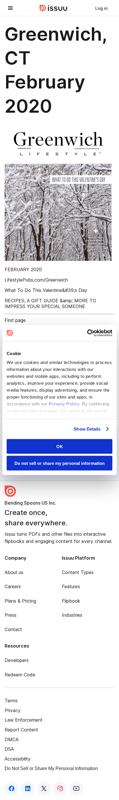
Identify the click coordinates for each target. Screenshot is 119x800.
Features (71, 586)
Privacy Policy (64, 403)
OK (59, 446)
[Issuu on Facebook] (11, 788)
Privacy (13, 710)
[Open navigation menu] (10, 8)
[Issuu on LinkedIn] (28, 788)
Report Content (21, 730)
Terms (11, 700)
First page (15, 320)
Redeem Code (20, 675)
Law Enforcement (23, 720)
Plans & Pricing (20, 601)
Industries (72, 615)
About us (14, 572)
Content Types (78, 572)
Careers (13, 586)
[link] (101, 8)
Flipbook (71, 601)
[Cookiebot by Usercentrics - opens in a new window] (87, 333)
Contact (13, 629)
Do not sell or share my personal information (59, 463)
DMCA (11, 739)
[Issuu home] (53, 8)
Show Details (87, 429)
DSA (9, 749)
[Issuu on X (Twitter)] (44, 788)
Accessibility (18, 759)
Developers (17, 660)
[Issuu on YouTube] (76, 788)
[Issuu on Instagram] (60, 788)
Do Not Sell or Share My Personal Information (51, 768)
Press (10, 615)
